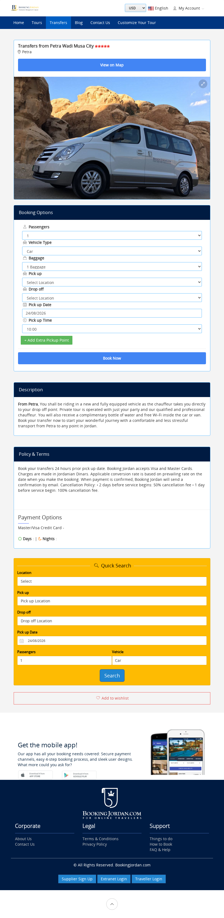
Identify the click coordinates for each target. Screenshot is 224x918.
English (161, 8)
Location (24, 572)
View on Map (112, 64)
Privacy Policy (94, 844)
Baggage (36, 257)
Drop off (36, 289)
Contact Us (100, 22)
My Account (189, 8)
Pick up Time (40, 320)
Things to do (161, 838)
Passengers (38, 226)
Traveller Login (148, 878)
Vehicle (117, 651)
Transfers (58, 22)
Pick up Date (39, 304)
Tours (37, 22)
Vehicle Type (40, 242)
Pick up (35, 273)
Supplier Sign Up (77, 878)
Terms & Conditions (100, 838)
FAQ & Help (160, 849)
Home (18, 22)
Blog (79, 22)
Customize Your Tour (137, 22)
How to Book (161, 844)
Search (112, 675)
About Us (23, 838)
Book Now (112, 358)
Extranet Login (114, 878)
